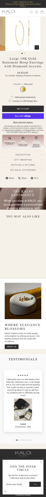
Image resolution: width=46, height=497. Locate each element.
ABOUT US (11, 347)
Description (23, 154)
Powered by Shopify (23, 495)
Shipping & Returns (23, 165)
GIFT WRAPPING (23, 160)
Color (23, 84)
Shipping (19, 75)
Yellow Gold (23, 89)
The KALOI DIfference (23, 170)
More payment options (23, 122)
